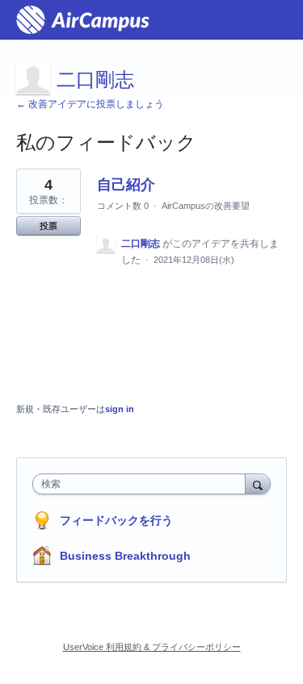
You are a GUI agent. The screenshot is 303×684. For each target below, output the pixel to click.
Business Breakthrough (125, 555)
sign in (119, 409)
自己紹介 (126, 185)
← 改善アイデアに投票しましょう (90, 104)
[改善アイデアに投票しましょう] (82, 20)
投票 (48, 226)
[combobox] (142, 484)
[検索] (258, 483)
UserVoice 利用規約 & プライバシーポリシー (152, 647)
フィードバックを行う (116, 520)
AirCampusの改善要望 (206, 206)
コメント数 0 (123, 206)
